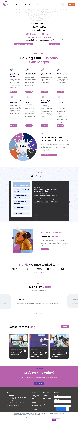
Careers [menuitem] (44, 401)
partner (11, 80)
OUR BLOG (65, 326)
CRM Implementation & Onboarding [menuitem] (20, 15)
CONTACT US (71, 4)
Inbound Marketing (35, 349)
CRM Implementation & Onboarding (21, 196)
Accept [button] (54, 419)
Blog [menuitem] (44, 404)
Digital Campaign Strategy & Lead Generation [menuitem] (21, 10)
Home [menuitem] (26, 4)
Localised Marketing (21, 213)
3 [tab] (36, 272)
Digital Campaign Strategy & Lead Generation (21, 184)
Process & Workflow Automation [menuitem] (40, 10)
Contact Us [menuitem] (45, 395)
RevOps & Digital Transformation (18, 349)
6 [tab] (43, 272)
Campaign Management (57, 349)
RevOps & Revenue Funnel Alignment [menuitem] (21, 13)
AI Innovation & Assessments (19, 208)
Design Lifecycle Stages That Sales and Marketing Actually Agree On (17, 352)
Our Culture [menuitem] (31, 4)
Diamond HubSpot (16, 79)
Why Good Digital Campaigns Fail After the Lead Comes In (58, 354)
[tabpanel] (15, 269)
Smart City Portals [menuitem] (59, 10)
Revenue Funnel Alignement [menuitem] (35, 401)
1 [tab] (36, 313)
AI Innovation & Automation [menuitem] (35, 410)
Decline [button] (58, 419)
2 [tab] (34, 272)
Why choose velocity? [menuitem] (47, 398)
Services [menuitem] (37, 4)
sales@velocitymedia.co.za (14, 405)
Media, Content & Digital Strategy (39, 350)
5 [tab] (41, 272)
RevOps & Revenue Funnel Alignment (21, 190)
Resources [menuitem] (43, 4)
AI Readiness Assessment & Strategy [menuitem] (40, 13)
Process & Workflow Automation (20, 202)
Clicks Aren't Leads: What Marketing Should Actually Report (37, 354)
